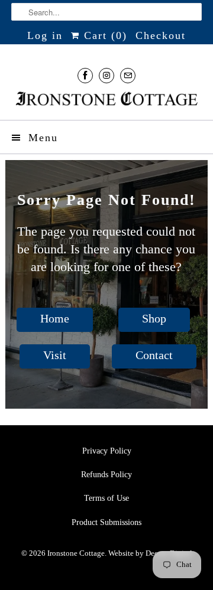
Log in (45, 35)
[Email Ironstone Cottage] (127, 75)
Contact (154, 354)
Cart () (103, 35)
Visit (54, 354)
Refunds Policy (106, 474)
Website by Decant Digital (150, 553)
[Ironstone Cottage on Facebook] (85, 75)
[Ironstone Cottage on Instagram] (106, 75)
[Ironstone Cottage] (106, 100)
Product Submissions (106, 522)
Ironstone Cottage (76, 553)
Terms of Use (106, 498)
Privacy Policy (106, 450)
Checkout (160, 35)
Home (54, 318)
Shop (154, 318)
